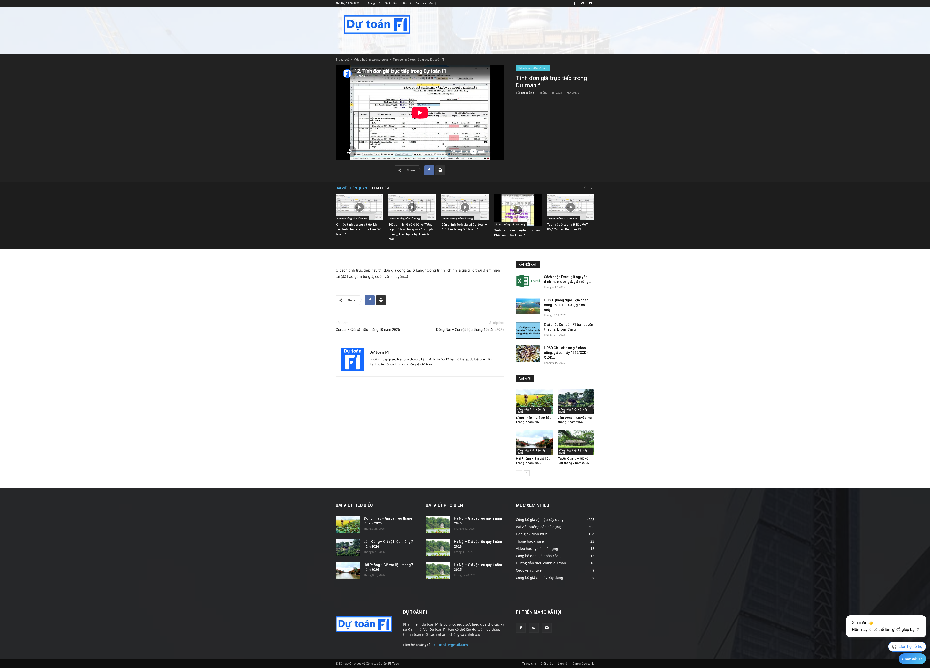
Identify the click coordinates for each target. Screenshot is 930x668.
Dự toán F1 (528, 92)
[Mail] (582, 3)
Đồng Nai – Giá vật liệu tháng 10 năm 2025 (470, 329)
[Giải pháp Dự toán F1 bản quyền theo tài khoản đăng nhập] (528, 330)
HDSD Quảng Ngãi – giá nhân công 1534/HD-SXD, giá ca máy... (566, 305)
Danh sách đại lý (426, 3)
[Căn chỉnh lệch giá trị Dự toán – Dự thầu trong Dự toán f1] (465, 207)
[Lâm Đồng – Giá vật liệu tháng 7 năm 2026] (576, 401)
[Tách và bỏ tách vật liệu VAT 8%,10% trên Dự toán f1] (570, 207)
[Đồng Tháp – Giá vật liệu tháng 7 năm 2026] (534, 401)
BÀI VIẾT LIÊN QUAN (351, 188)
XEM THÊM (380, 188)
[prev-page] (584, 188)
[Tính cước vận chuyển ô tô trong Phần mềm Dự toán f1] (518, 210)
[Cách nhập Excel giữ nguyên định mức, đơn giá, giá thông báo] (528, 281)
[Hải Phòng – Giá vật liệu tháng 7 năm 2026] (534, 442)
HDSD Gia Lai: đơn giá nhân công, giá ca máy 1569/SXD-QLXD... (566, 352)
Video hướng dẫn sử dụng (371, 59)
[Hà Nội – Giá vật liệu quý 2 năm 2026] (438, 524)
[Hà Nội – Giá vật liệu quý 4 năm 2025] (438, 570)
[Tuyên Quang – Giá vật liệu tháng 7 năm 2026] (576, 442)
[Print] (440, 170)
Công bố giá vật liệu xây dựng (531, 410)
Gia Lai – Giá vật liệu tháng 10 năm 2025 (368, 329)
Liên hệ (406, 3)
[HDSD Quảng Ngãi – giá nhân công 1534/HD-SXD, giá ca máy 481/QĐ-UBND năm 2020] (528, 306)
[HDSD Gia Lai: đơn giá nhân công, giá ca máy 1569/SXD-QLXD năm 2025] (528, 353)
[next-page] (591, 188)
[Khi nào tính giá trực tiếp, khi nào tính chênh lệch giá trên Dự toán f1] (359, 207)
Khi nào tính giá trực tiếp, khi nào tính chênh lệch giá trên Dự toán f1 (358, 229)
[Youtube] (590, 3)
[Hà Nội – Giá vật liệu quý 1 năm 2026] (438, 547)
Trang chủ (374, 3)
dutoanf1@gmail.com (450, 644)
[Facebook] (574, 3)
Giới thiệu (391, 3)
